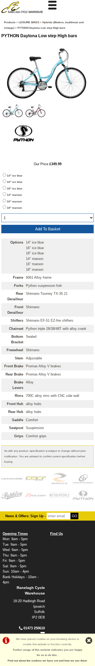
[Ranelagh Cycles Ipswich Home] (23, 14)
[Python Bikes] (83, 495)
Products (10, 22)
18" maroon (14, 207)
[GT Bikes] (35, 478)
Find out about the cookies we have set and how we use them (47, 660)
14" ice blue (14, 175)
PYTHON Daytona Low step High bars (41, 27)
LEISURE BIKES (29, 22)
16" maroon (14, 201)
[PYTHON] (24, 148)
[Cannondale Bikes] (11, 478)
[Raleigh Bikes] (35, 495)
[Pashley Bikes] (11, 495)
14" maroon (14, 194)
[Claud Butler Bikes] (83, 478)
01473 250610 (34, 628)
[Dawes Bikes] (59, 478)
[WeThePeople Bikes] (59, 495)
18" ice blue (14, 188)
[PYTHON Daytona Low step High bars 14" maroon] (36, 110)
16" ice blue (14, 181)
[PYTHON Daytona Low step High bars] (47, 72)
